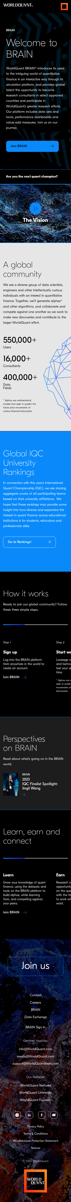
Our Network (35, 1077)
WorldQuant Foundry (35, 1100)
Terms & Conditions (35, 1133)
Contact (35, 995)
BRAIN (35, 1010)
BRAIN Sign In (35, 1027)
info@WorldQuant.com (35, 1049)
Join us (35, 966)
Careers (35, 1002)
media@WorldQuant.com (35, 1056)
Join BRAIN (11, 677)
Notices (35, 1148)
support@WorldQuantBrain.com (35, 1063)
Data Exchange (35, 1017)
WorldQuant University (35, 1092)
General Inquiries (35, 1041)
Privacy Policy (35, 1126)
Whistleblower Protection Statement (35, 1141)
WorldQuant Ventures (35, 1085)
